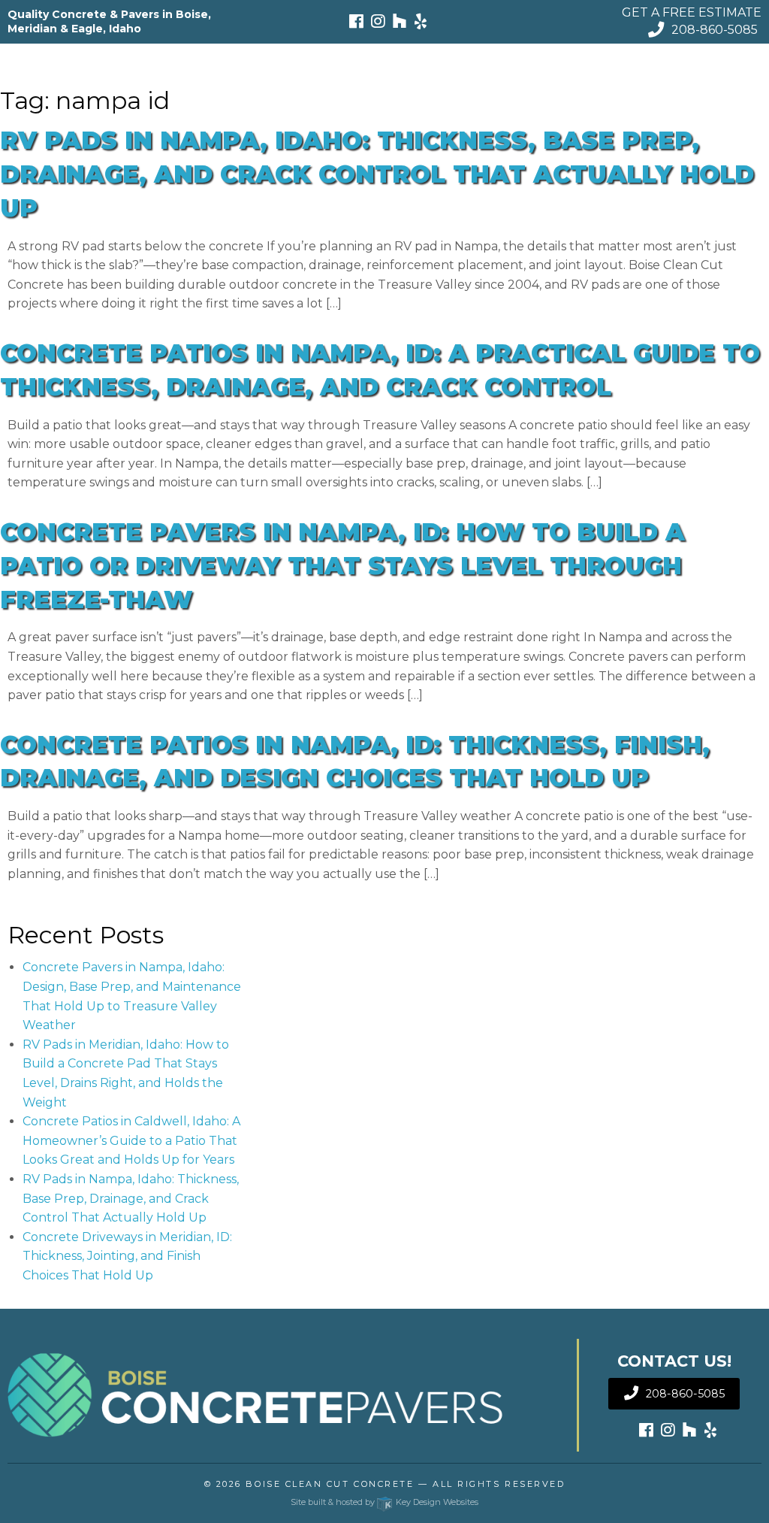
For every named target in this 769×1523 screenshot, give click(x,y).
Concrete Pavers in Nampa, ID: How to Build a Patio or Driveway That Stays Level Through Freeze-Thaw (342, 565)
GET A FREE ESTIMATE (691, 12)
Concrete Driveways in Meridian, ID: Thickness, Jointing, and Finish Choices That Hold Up (127, 1256)
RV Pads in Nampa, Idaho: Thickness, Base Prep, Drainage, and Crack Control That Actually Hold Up (377, 174)
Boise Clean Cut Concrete (330, 1484)
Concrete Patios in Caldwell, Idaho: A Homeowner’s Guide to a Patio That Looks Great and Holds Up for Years (131, 1140)
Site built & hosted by (384, 1502)
